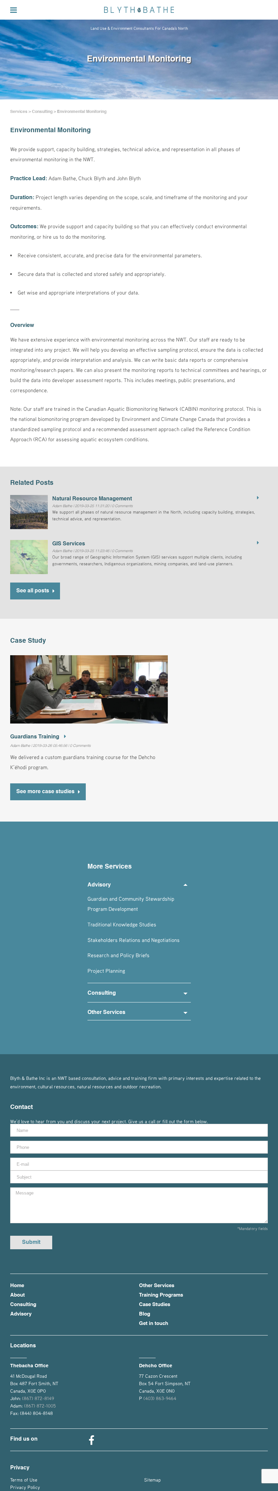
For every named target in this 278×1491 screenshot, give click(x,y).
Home (17, 1285)
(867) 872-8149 (38, 1398)
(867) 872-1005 (40, 1406)
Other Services (156, 1285)
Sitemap (152, 1480)
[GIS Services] (256, 543)
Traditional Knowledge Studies (121, 924)
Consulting (42, 112)
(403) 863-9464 (159, 1398)
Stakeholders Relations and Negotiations (133, 940)
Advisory (21, 1314)
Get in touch (153, 1323)
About (17, 1295)
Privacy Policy (25, 1487)
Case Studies (154, 1304)
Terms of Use (23, 1480)
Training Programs (161, 1295)
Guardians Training (35, 737)
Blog (144, 1314)
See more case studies (45, 792)
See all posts (32, 591)
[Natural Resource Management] (256, 498)
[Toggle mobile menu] (14, 10)
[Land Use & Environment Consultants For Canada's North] (139, 10)
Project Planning (106, 971)
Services (18, 112)
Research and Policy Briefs (118, 955)
